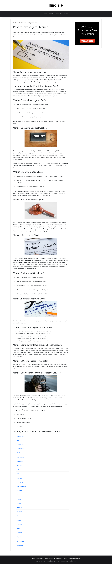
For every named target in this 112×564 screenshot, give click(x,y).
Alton (18, 440)
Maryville (19, 478)
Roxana (19, 503)
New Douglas (21, 541)
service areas (50, 558)
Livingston (20, 524)
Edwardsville (20, 448)
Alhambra (19, 532)
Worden (19, 516)
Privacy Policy (76, 558)
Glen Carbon (20, 457)
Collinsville (20, 444)
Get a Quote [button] (87, 41)
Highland (19, 465)
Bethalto (19, 474)
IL (19, 23)
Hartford (19, 507)
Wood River (20, 461)
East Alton (20, 482)
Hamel (18, 528)
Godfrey (19, 453)
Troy (18, 469)
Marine (19, 520)
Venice (19, 499)
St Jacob (19, 511)
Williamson (20, 545)
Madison (19, 490)
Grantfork (19, 537)
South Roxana (21, 495)
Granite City (20, 436)
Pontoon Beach (21, 486)
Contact (66, 13)
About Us (59, 13)
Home (45, 13)
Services (51, 13)
